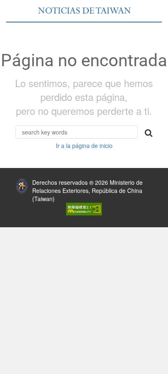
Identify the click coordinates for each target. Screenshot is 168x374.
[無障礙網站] (84, 208)
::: (5, 180)
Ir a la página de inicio (84, 145)
